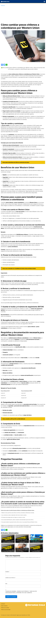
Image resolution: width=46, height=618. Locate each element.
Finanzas (3, 5)
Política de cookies (5, 607)
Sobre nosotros (4, 605)
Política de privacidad (5, 609)
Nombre (7, 571)
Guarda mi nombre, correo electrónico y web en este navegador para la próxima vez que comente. (21, 592)
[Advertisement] (23, 15)
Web (6, 583)
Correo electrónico (10, 577)
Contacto (3, 603)
